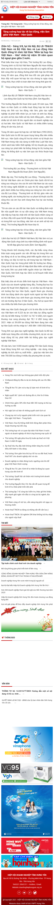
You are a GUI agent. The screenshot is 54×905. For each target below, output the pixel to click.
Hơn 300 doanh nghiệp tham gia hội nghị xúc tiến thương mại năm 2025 (27, 591)
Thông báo (9, 637)
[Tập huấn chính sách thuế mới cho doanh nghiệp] (27, 544)
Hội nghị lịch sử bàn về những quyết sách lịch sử (25, 410)
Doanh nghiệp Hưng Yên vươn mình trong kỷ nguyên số (22, 581)
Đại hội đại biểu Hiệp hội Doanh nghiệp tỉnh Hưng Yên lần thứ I (25, 585)
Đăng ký (47, 17)
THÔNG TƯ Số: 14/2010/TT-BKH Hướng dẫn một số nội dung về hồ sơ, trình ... (27, 692)
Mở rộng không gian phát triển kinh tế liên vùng (19, 569)
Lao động (47, 62)
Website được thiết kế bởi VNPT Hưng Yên (27, 903)
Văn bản (6, 683)
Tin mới (4, 523)
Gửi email (20, 363)
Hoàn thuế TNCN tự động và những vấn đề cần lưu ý (26, 510)
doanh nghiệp (42, 120)
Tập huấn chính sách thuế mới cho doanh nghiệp (21, 563)
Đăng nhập (33, 17)
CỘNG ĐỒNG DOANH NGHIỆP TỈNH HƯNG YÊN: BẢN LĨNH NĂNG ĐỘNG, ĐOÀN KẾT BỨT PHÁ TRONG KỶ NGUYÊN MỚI (27, 575)
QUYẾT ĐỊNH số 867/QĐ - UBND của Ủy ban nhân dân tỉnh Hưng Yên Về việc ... (27, 701)
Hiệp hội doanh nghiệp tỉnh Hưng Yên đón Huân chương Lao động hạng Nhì (27, 598)
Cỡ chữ (41, 41)
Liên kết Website (31, 2)
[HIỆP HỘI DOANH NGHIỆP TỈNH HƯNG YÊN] (5, 8)
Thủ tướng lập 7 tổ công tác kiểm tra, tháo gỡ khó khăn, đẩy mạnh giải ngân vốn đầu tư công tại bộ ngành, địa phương (28, 494)
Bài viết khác (7, 369)
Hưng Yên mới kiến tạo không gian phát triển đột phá (27, 375)
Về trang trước (8, 363)
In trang (30, 363)
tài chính (34, 138)
